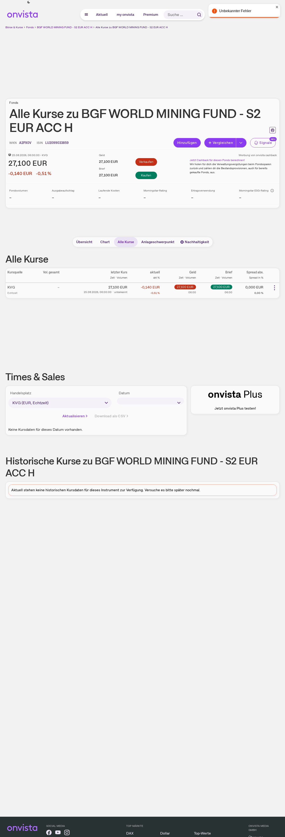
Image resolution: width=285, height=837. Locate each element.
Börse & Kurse (14, 27)
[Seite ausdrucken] (272, 130)
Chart (105, 242)
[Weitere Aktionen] (274, 288)
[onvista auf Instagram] (67, 833)
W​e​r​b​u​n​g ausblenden (181, 61)
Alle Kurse (126, 242)
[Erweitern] (241, 143)
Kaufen (146, 175)
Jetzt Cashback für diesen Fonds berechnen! (217, 160)
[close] (278, 7)
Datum (124, 393)
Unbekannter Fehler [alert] (236, 11)
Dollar (165, 833)
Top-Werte (202, 833)
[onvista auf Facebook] (49, 833)
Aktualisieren (73, 416)
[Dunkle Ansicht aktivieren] (28, 2)
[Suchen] (199, 14)
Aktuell (102, 14)
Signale (265, 142)
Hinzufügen (187, 142)
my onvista (126, 14)
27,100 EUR (185, 287)
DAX (130, 833)
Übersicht (84, 242)
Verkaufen (146, 162)
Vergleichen (223, 142)
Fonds (30, 27)
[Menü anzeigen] (86, 14)
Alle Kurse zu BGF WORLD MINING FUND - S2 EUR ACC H (132, 27)
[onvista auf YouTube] (58, 833)
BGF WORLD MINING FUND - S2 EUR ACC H (64, 27)
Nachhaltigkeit (197, 242)
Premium (151, 14)
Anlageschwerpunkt (157, 242)
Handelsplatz (20, 393)
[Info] (272, 190)
